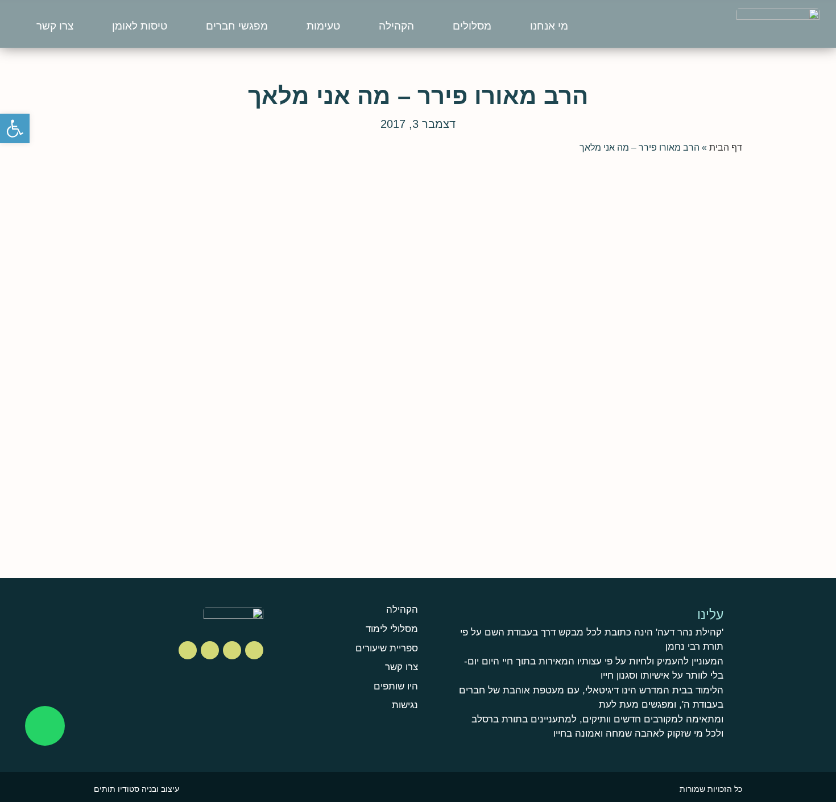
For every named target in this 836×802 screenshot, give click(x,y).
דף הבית (725, 147)
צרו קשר (54, 26)
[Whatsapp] (45, 726)
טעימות (323, 26)
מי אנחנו (549, 26)
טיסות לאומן (139, 26)
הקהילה (396, 26)
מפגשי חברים (237, 26)
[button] (15, 128)
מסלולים (472, 26)
